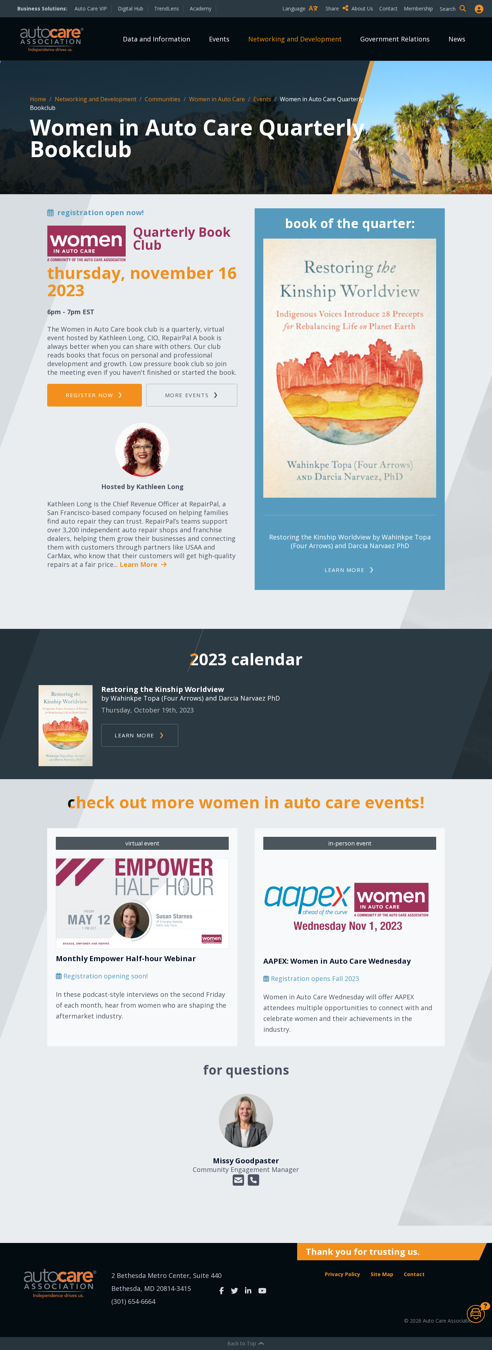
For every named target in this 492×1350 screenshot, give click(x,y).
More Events (187, 395)
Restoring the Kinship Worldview (162, 689)
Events (219, 39)
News (456, 39)
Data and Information (156, 39)
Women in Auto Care (217, 99)
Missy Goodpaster (246, 1160)
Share (333, 8)
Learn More (139, 564)
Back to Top (242, 1343)
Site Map (382, 1274)
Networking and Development (295, 39)
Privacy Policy (342, 1274)
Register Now (89, 395)
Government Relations (395, 39)
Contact (388, 8)
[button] (238, 1180)
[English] (301, 21)
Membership (418, 8)
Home (39, 99)
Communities (163, 99)
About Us (362, 8)
